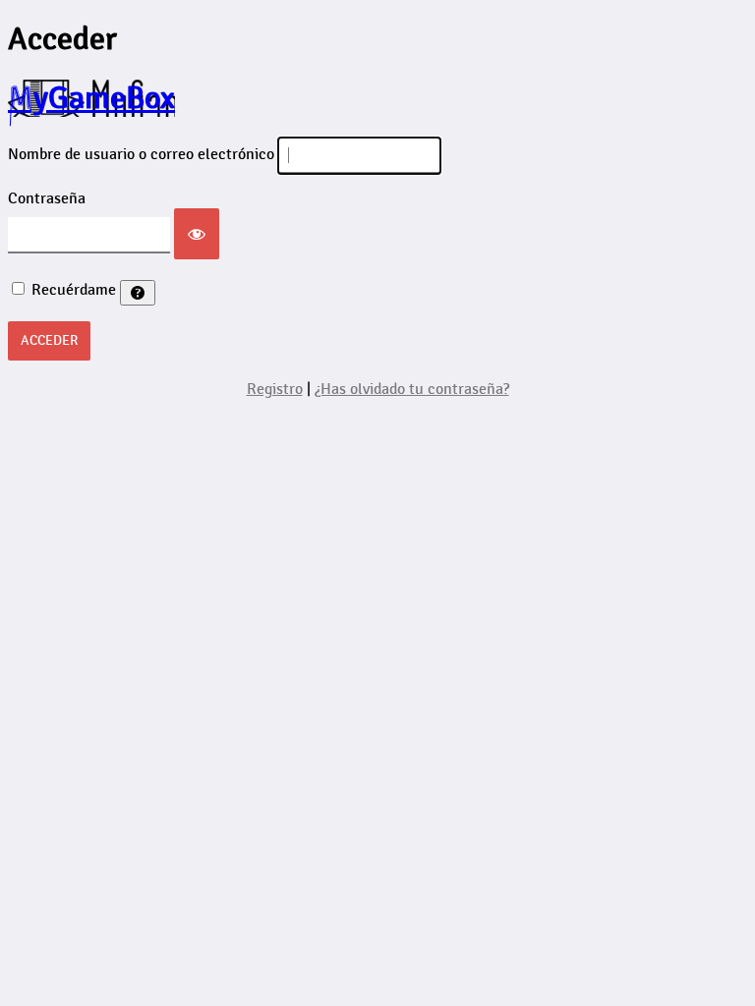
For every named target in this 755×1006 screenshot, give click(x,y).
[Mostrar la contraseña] (196, 233)
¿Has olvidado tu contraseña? (412, 389)
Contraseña (47, 199)
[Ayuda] (137, 293)
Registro (275, 389)
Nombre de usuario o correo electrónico (141, 154)
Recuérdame (73, 290)
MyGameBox (91, 98)
